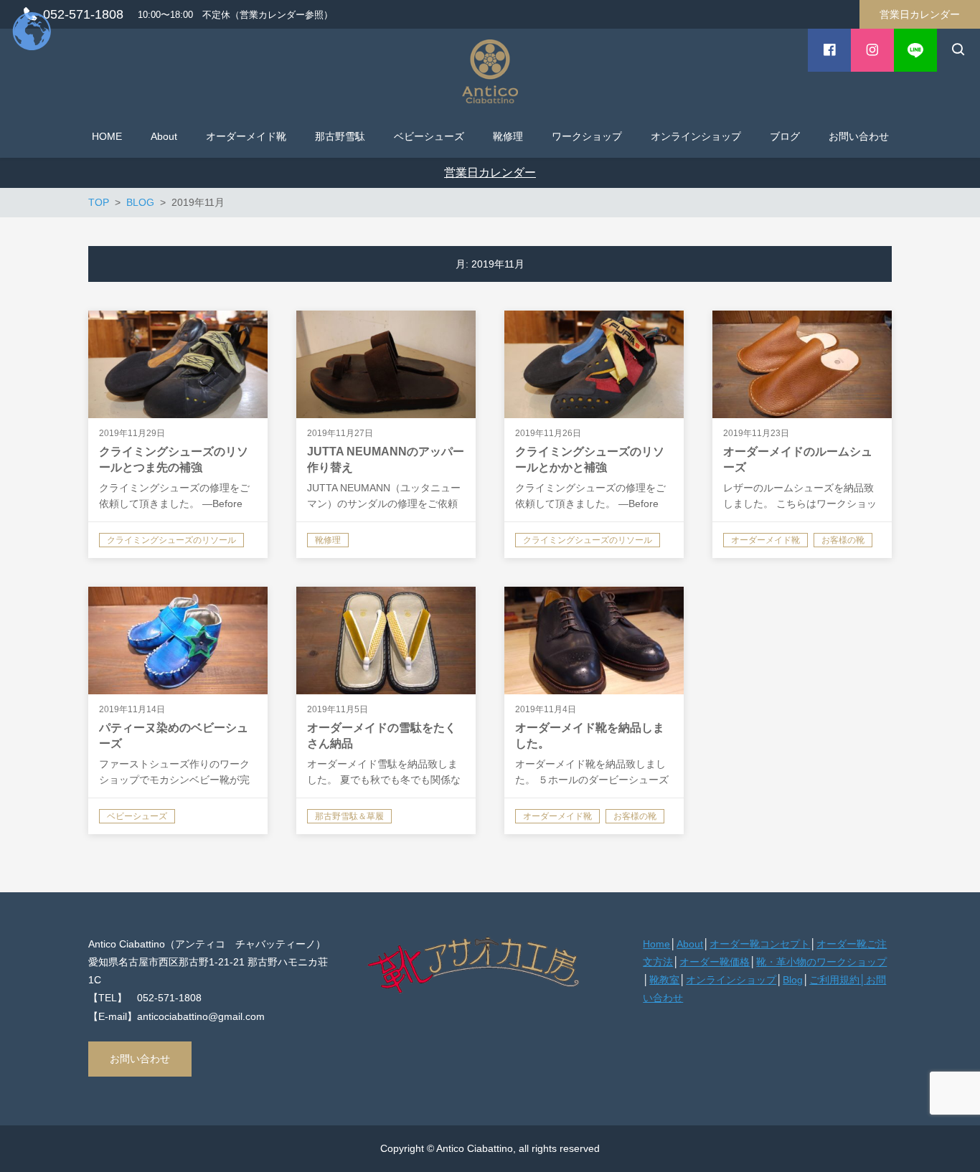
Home (656, 944)
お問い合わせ (140, 1058)
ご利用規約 (834, 980)
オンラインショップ (731, 980)
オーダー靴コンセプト (760, 944)
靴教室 (664, 980)
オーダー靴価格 (714, 962)
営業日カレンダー (920, 14)
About (690, 944)
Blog (793, 980)
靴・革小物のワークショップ (821, 962)
